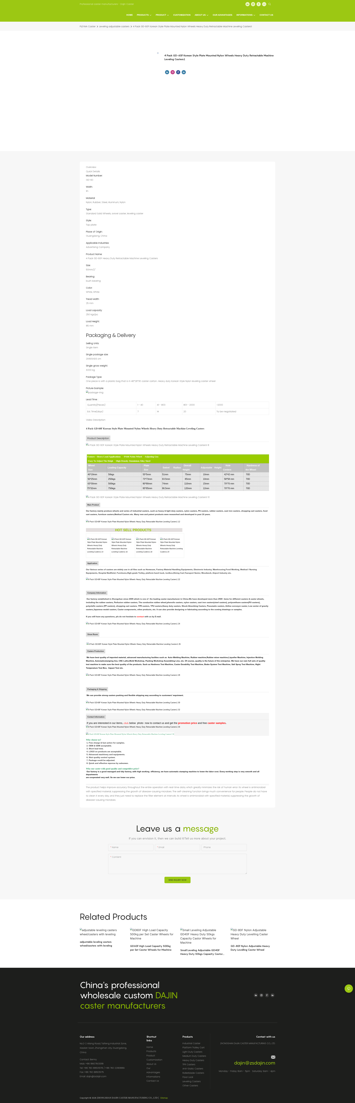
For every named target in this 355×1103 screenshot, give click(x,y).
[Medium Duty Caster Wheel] (122, 545)
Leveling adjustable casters (114, 26)
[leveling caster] (98, 545)
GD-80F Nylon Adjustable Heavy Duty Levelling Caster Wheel (250, 948)
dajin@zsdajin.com (254, 1063)
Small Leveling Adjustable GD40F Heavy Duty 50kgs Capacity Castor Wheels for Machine (201, 952)
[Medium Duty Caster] (147, 545)
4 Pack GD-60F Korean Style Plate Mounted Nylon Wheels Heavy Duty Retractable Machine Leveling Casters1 (192, 26)
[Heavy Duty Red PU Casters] (171, 545)
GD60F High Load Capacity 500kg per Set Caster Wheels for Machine (151, 948)
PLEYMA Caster (88, 26)
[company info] (133, 624)
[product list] (133, 521)
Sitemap (164, 1098)
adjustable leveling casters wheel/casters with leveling (96, 943)
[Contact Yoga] (133, 727)
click (126, 723)
